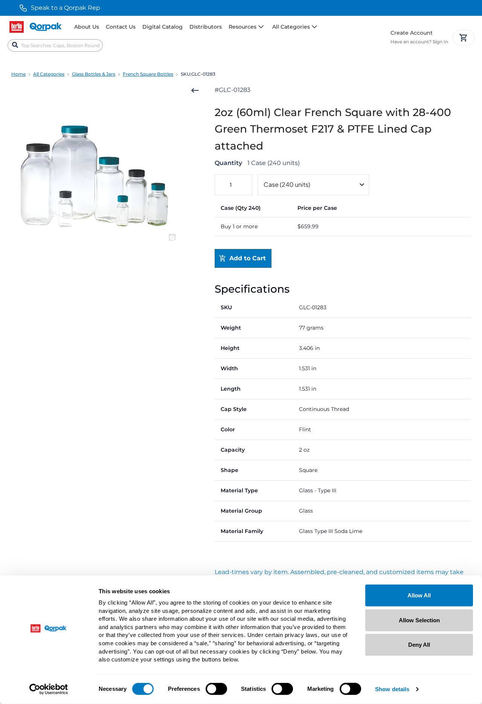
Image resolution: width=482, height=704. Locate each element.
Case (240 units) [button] (287, 184)
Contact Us (121, 26)
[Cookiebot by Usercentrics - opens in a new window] (49, 689)
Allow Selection (419, 620)
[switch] (216, 689)
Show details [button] (392, 689)
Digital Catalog (162, 26)
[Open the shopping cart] (463, 38)
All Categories (48, 74)
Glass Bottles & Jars (93, 74)
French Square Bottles (148, 74)
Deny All (419, 644)
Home (18, 74)
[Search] (15, 45)
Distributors (205, 26)
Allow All (419, 595)
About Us (86, 26)
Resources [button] (242, 26)
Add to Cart (247, 258)
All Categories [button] (291, 26)
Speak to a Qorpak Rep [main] (65, 7)
